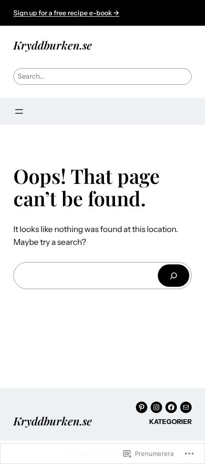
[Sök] (173, 275)
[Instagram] (156, 407)
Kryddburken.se (52, 45)
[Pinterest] (141, 407)
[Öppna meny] (19, 111)
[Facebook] (171, 407)
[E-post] (186, 407)
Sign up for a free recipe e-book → (66, 13)
